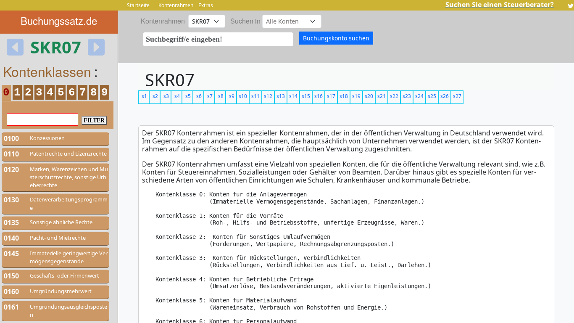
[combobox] (218, 39)
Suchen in (245, 21)
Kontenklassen (47, 71)
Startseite (138, 5)
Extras (205, 5)
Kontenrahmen (175, 5)
